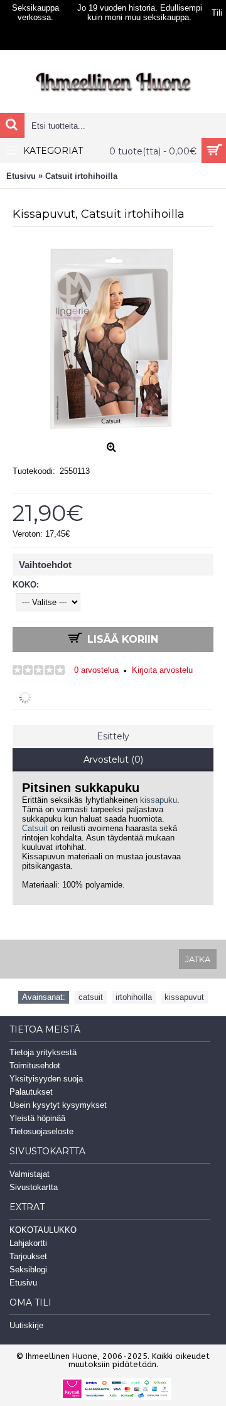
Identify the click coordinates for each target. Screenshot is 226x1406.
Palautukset (31, 1092)
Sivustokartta (33, 1187)
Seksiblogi (28, 1269)
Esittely (113, 736)
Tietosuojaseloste (41, 1131)
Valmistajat (29, 1174)
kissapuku (158, 800)
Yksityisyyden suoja (46, 1078)
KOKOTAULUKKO (43, 1230)
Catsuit (35, 828)
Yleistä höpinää (37, 1118)
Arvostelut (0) (113, 759)
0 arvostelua (96, 670)
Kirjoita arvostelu (162, 670)
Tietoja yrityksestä (43, 1052)
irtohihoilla (134, 997)
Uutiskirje (26, 1325)
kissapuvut (184, 997)
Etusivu (23, 1282)
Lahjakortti (28, 1243)
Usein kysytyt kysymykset (58, 1105)
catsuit (90, 997)
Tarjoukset (28, 1256)
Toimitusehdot (34, 1065)
